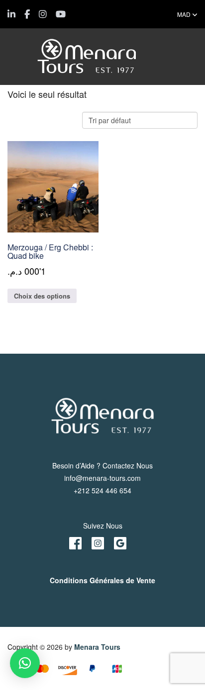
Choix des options (42, 296)
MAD (184, 14)
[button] (25, 663)
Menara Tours (97, 647)
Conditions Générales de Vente (102, 580)
